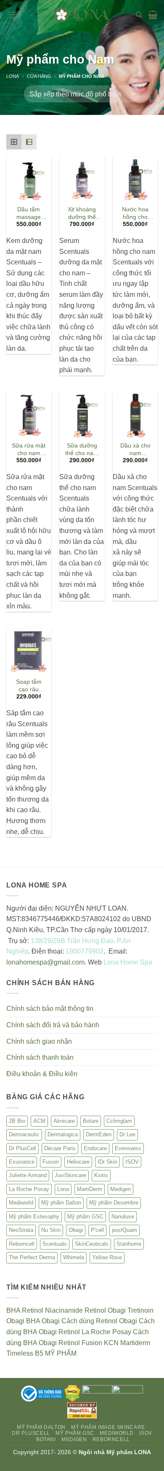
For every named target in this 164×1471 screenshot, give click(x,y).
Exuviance (21, 1162)
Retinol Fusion (80, 1342)
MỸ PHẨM (61, 1353)
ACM (39, 1121)
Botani (90, 1121)
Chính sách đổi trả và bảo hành (52, 1025)
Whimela (73, 1257)
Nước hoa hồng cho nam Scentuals (135, 213)
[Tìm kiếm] (139, 15)
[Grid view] (13, 141)
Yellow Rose (107, 1257)
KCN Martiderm (127, 1342)
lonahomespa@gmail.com (45, 962)
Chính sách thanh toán (40, 1057)
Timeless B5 (24, 1353)
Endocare (95, 1148)
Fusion (50, 1162)
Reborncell (21, 1244)
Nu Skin (51, 1230)
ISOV (132, 1162)
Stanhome (128, 1244)
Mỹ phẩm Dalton (61, 1202)
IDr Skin (107, 1162)
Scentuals (54, 1244)
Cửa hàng (39, 76)
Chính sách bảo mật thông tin (49, 1008)
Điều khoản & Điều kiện (41, 1073)
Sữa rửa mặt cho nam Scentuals (28, 449)
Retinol (32, 1310)
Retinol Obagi (105, 1310)
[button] (11, 14)
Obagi (76, 1230)
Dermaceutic (24, 1134)
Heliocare (78, 1162)
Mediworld (21, 1202)
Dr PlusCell (22, 1148)
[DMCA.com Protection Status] (72, 1393)
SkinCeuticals (91, 1244)
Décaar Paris (60, 1148)
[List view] (29, 141)
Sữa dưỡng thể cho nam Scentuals (81, 449)
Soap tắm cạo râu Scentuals (29, 686)
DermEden (98, 1134)
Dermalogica (63, 1134)
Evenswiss (128, 1148)
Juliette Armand (28, 1175)
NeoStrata (21, 1230)
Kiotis (101, 1175)
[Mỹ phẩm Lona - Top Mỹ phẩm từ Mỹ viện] (82, 14)
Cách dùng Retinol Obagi (99, 1320)
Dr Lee (127, 1134)
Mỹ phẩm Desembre (113, 1202)
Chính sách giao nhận (39, 1041)
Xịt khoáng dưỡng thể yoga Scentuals (82, 213)
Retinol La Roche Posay (94, 1331)
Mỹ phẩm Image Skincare (108, 1427)
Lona (12, 76)
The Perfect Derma (32, 1257)
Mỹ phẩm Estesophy (34, 1216)
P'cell (97, 1230)
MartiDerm (89, 1189)
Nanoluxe (122, 1216)
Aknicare (64, 1121)
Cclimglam (119, 1121)
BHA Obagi (43, 1320)
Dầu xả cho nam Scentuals (135, 449)
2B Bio (17, 1121)
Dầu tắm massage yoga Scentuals (29, 213)
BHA (13, 1310)
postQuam (124, 1230)
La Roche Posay (29, 1189)
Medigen (120, 1189)
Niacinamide (64, 1310)
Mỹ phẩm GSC (85, 1216)
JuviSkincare (70, 1175)
